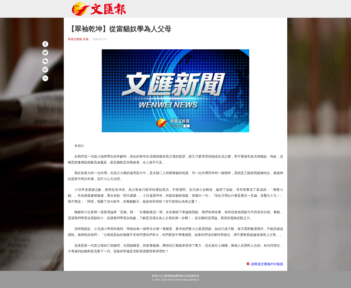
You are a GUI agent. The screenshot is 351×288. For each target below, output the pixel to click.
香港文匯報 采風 (78, 39)
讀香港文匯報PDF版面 (267, 264)
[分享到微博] (45, 70)
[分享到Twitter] (45, 53)
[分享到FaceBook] (45, 44)
